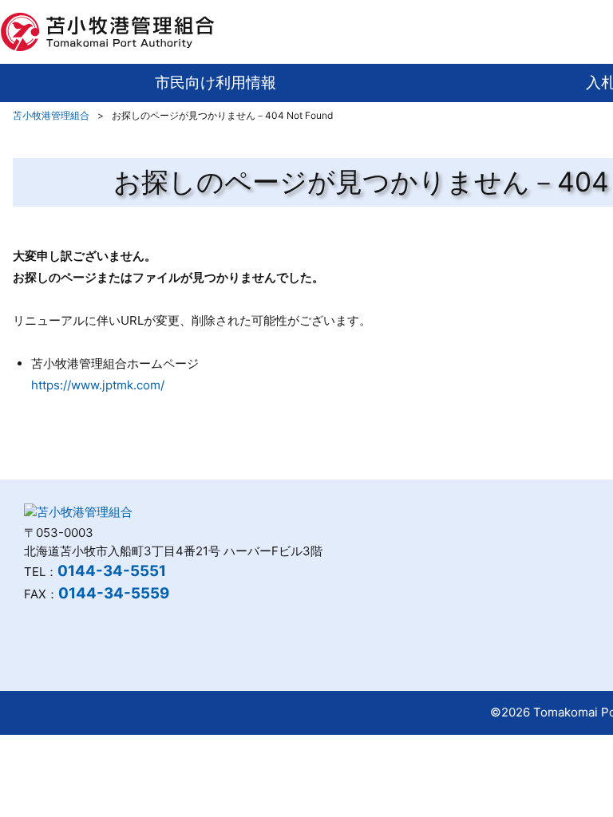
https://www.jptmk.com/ (97, 385)
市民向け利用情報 (215, 82)
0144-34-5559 (113, 593)
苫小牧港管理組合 (51, 115)
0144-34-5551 (111, 571)
